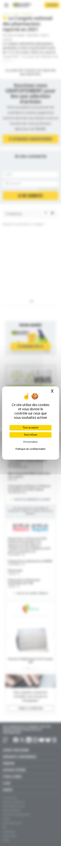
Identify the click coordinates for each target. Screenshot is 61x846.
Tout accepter (30, 427)
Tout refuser (30, 435)
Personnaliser (30, 442)
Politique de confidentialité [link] (30, 449)
